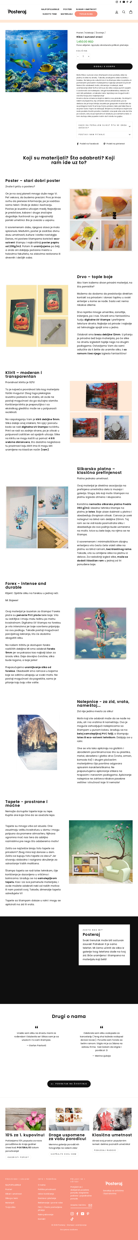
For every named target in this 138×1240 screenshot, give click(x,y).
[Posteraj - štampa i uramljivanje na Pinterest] (87, 1213)
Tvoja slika (86, 14)
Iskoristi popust (18, 1157)
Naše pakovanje (46, 1214)
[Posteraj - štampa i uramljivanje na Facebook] (77, 1213)
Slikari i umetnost (86, 9)
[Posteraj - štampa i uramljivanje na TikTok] (72, 1219)
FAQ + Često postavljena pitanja (50, 1208)
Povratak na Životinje (71, 1084)
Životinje (100, 33)
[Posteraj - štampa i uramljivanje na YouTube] (82, 1213)
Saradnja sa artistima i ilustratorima (113, 1192)
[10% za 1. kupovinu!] (25, 1119)
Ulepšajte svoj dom (64, 1154)
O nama (42, 1185)
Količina (82, 51)
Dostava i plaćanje (47, 1198)
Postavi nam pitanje (92, 134)
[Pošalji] (90, 1205)
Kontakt (42, 1219)
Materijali (67, 14)
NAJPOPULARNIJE (50, 9)
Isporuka (95, 45)
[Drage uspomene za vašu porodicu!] (69, 1119)
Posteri (67, 9)
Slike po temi (50, 14)
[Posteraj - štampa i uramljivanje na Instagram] (72, 1213)
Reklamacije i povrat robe (50, 1202)
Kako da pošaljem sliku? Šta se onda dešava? (103, 126)
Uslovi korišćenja (46, 1194)
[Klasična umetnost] (112, 1119)
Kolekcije (89, 33)
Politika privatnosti (47, 1189)
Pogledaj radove (105, 1150)
